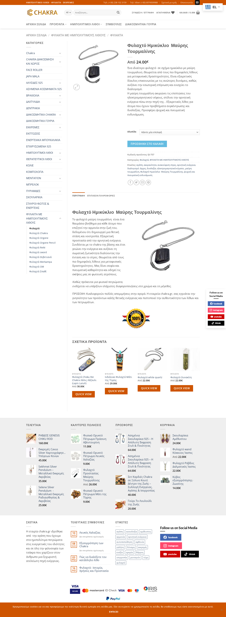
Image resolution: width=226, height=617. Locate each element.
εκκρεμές (142, 547)
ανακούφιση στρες (167, 164)
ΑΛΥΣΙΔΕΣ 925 (34, 83)
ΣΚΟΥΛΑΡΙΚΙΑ (34, 197)
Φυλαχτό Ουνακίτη (181, 377)
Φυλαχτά (116, 35)
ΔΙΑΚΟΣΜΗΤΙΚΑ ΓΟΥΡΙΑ (140, 24)
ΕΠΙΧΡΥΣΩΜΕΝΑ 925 (38, 146)
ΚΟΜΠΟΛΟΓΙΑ (34, 172)
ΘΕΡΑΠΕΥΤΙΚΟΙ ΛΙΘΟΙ (39, 159)
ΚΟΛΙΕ (30, 165)
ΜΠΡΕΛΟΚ (32, 184)
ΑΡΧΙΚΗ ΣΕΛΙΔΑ (36, 24)
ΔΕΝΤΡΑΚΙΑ (33, 108)
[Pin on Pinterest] (148, 182)
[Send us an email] (197, 2)
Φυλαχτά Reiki (37, 247)
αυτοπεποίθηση (124, 541)
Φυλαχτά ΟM (36, 266)
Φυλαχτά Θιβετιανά (40, 257)
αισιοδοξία (131, 531)
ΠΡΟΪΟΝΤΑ (57, 24)
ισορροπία (121, 557)
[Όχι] (222, 610)
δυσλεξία (151, 168)
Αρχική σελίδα (36, 35)
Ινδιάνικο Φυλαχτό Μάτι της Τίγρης (118, 379)
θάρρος (140, 552)
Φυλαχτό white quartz (150, 377)
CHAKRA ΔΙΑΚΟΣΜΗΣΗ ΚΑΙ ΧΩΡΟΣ (40, 61)
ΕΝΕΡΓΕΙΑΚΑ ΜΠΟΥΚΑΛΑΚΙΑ (43, 140)
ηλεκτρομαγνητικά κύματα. (170, 168)
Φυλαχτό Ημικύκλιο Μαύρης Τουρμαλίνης (161, 171)
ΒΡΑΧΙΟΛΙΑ (32, 95)
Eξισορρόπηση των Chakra (91, 545)
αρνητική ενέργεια (186, 164)
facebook (173, 537)
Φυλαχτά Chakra (38, 233)
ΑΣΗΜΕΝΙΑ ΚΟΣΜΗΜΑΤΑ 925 (44, 89)
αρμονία (120, 536)
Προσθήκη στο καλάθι (147, 144)
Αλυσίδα (131, 132)
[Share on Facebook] (130, 182)
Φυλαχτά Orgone (38, 237)
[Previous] (72, 377)
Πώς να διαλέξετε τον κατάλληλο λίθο (93, 558)
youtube (172, 554)
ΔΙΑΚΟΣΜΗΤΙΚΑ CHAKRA (41, 114)
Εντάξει (113, 612)
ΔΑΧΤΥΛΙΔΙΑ (33, 102)
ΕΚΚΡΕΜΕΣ (32, 127)
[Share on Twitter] (136, 182)
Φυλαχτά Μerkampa (40, 261)
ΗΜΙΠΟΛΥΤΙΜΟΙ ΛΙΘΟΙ (85, 24)
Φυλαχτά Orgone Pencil (42, 242)
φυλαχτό (120, 562)
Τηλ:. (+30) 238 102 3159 (114, 2)
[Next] (199, 377)
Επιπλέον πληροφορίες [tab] (101, 195)
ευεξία (119, 552)
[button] (143, 12)
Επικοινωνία (187, 2)
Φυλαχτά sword (38, 252)
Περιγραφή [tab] (78, 195)
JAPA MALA (32, 76)
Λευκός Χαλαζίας (89, 532)
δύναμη (131, 547)
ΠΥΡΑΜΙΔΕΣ (33, 191)
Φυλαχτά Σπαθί (37, 271)
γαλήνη (120, 547)
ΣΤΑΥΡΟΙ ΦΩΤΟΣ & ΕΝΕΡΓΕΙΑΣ (37, 206)
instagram (173, 545)
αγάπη (139, 164)
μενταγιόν (135, 557)
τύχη (145, 557)
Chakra (30, 53)
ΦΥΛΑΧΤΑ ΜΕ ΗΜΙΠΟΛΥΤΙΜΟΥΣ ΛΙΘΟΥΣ (78, 35)
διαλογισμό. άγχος (136, 168)
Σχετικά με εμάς (169, 2)
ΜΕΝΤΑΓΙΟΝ (33, 178)
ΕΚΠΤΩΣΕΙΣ (33, 133)
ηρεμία (129, 552)
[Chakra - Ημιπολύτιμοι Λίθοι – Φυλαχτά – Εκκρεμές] (42, 12)
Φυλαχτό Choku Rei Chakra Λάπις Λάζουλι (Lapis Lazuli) (84, 380)
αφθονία (140, 541)
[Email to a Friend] (142, 182)
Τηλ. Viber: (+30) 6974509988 (144, 2)
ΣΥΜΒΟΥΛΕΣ (114, 24)
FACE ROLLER (34, 70)
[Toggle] (60, 53)
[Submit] (118, 12)
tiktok (192, 554)
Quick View (83, 394)
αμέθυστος (145, 531)
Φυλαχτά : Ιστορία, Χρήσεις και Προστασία (94, 569)
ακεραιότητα (150, 164)
